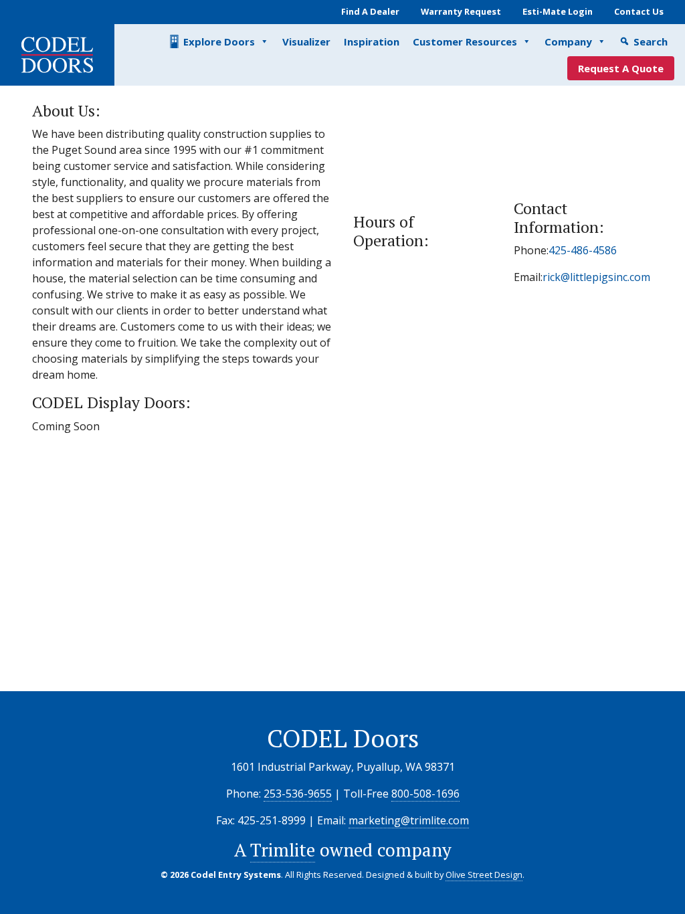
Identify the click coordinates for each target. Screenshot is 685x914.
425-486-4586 (583, 250)
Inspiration (371, 41)
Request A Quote (621, 68)
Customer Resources (465, 41)
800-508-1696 (425, 793)
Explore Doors (219, 41)
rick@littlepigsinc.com (596, 277)
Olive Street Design (484, 875)
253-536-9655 (298, 793)
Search (650, 41)
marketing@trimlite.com (409, 820)
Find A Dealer (370, 11)
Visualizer (306, 41)
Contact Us (639, 11)
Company (568, 41)
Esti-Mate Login (557, 11)
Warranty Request (461, 11)
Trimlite (282, 850)
